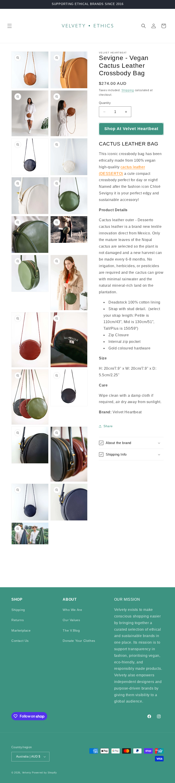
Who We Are (72, 610)
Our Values (71, 620)
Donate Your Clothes (79, 640)
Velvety (26, 772)
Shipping (127, 90)
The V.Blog (71, 630)
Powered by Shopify (44, 772)
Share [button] (108, 426)
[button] (10, 26)
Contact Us (20, 640)
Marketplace (21, 630)
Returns (17, 620)
